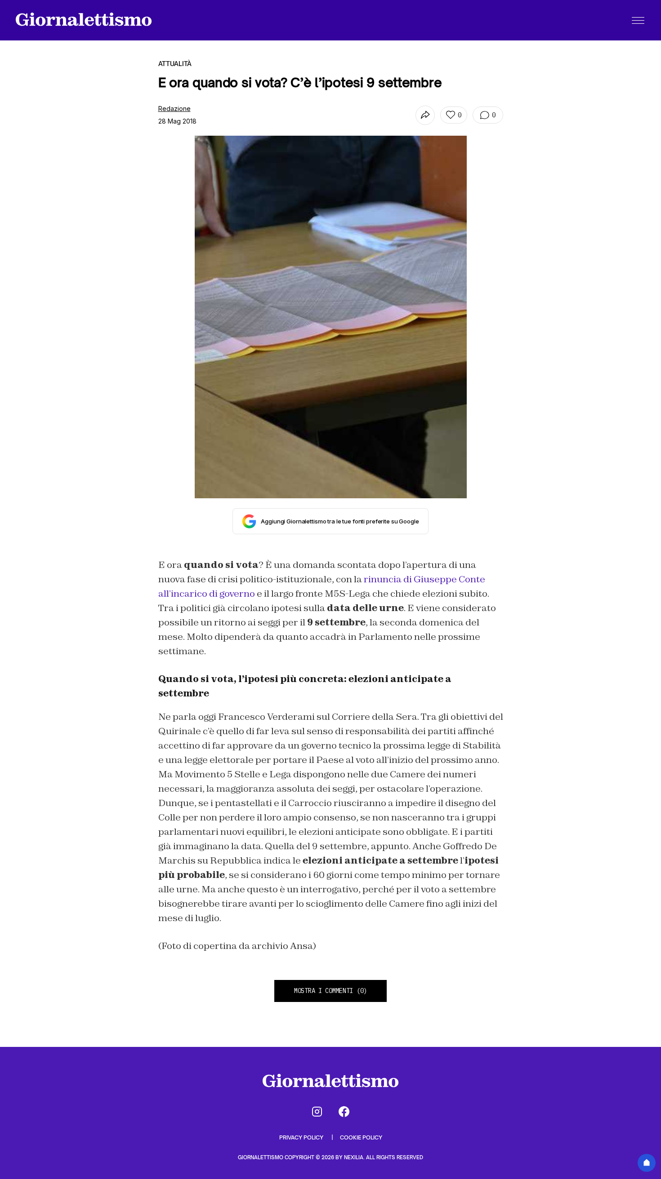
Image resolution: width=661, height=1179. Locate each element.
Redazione (174, 108)
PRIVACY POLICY (302, 1137)
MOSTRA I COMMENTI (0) (330, 991)
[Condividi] (425, 115)
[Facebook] (344, 1112)
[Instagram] (317, 1112)
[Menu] (638, 20)
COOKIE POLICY (361, 1137)
